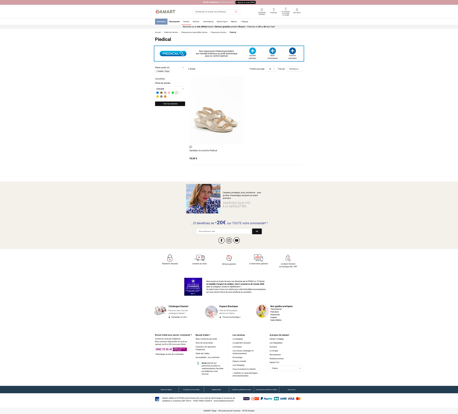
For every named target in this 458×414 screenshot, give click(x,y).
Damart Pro (274, 362)
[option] (190, 147)
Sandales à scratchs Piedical (203, 150)
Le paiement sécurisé (242, 343)
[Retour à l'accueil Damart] (165, 11)
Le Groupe (274, 351)
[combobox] (216, 11)
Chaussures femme (218, 32)
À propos (273, 347)
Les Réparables (276, 343)
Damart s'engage (277, 339)
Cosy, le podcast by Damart (244, 369)
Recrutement (275, 355)
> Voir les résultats (170, 104)
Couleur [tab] (160, 89)
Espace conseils (239, 361)
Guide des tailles (202, 353)
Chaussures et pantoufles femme (194, 32)
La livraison (237, 347)
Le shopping (238, 339)
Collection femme (171, 32)
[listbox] (191, 147)
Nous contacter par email (206, 339)
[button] (286, 368)
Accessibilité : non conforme (207, 357)
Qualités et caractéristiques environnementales (245, 374)
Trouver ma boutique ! (231, 317)
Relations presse (277, 358)
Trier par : (282, 69)
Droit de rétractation (204, 343)
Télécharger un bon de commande (169, 354)
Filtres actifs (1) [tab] (162, 68)
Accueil (158, 32)
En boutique (237, 357)
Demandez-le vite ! (179, 317)
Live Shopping (238, 365)
